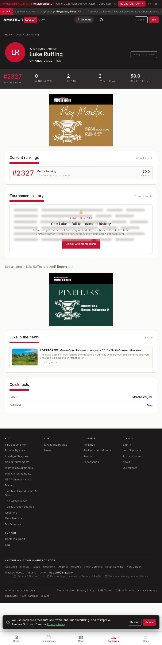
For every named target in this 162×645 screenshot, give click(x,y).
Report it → (65, 266)
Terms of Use (65, 590)
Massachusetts (14, 572)
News (47, 450)
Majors (9, 485)
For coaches (91, 462)
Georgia (76, 566)
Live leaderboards (55, 444)
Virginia (31, 572)
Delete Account (125, 590)
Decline (134, 622)
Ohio (43, 572)
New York (49, 566)
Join (154, 19)
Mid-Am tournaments (18, 473)
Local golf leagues (16, 456)
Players (18, 34)
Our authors (130, 467)
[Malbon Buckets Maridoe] (81, 120)
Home (8, 34)
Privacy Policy (85, 590)
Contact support (15, 539)
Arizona (63, 566)
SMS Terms (105, 590)
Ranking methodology (97, 450)
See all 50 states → (61, 572)
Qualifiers (11, 512)
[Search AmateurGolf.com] (101, 20)
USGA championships (18, 479)
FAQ (7, 544)
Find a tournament (16, 444)
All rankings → (144, 158)
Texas (36, 566)
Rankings (89, 444)
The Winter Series (16, 501)
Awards (88, 456)
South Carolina (114, 566)
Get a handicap (14, 518)
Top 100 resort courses (19, 506)
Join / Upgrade (132, 450)
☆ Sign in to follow (144, 54)
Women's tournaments (19, 467)
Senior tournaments (17, 462)
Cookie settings (147, 590)
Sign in (141, 19)
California (11, 566)
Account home (132, 456)
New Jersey (134, 566)
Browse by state (15, 450)
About (126, 462)
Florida (24, 566)
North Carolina (93, 566)
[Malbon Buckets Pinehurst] (81, 299)
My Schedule (13, 524)
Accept (149, 622)
